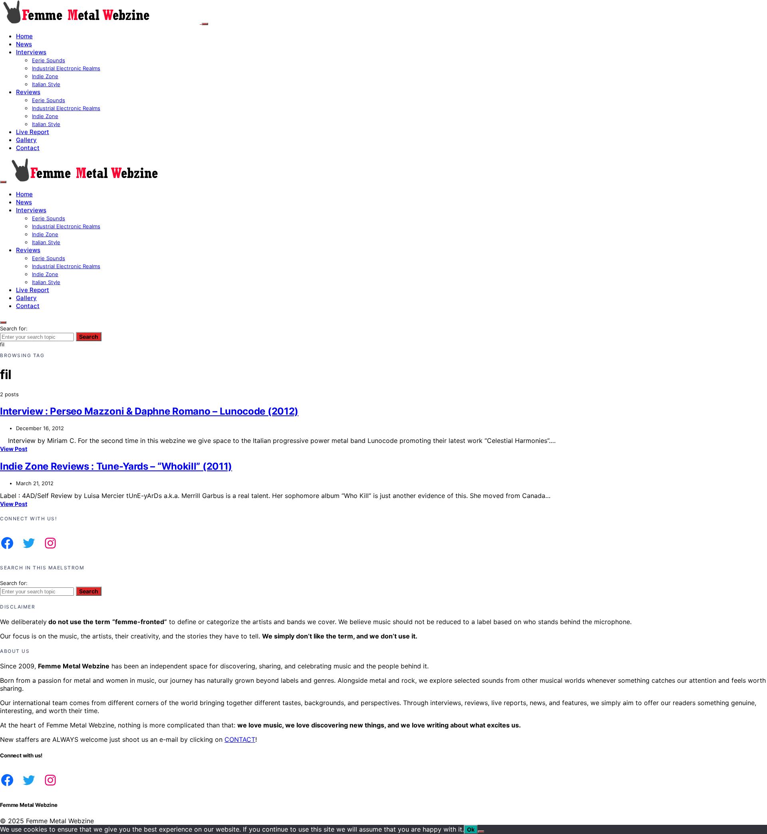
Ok (471, 829)
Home (24, 36)
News (24, 44)
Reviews (28, 92)
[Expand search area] (3, 182)
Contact (28, 148)
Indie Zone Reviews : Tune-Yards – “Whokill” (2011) (116, 466)
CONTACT (240, 739)
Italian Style (46, 84)
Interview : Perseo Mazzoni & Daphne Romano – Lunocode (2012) (149, 411)
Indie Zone (45, 76)
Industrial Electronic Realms (66, 68)
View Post (13, 448)
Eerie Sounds (48, 60)
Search (88, 336)
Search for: (14, 328)
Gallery (26, 140)
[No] (481, 831)
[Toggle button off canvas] (205, 24)
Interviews (31, 52)
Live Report (32, 132)
